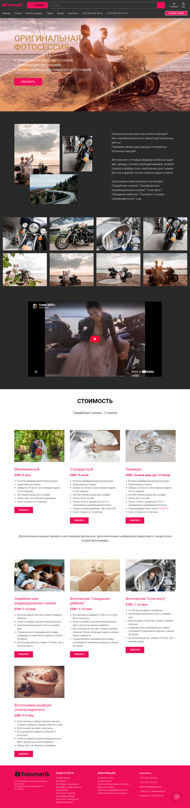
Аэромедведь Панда (65, 796)
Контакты (73, 13)
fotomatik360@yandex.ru (151, 787)
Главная (6, 13)
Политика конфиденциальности (112, 790)
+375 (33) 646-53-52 (92, 13)
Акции (60, 13)
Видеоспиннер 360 (64, 802)
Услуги (17, 13)
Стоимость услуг (106, 778)
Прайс (50, 13)
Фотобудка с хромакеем (67, 784)
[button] (174, 5)
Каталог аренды (34, 13)
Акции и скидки (105, 781)
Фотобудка (61, 781)
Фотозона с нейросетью (67, 799)
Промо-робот (62, 790)
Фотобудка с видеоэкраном (68, 787)
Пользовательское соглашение (112, 793)
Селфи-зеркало (63, 778)
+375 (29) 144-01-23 (117, 13)
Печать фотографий (65, 793)
